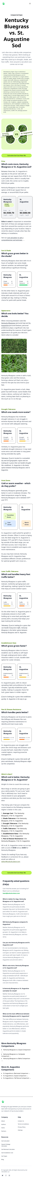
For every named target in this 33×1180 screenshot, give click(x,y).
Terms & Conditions (23, 1124)
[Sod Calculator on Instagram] (9, 1175)
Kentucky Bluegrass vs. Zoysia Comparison (17, 1050)
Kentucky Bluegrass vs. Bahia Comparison (16, 1058)
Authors (3, 1124)
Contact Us (21, 1121)
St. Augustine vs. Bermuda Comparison (15, 1073)
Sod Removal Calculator (8, 1149)
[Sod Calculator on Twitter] (2, 1175)
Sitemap (20, 1130)
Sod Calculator (5, 1141)
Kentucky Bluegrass (8, 323)
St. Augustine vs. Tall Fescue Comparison (16, 1078)
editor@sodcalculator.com (10, 862)
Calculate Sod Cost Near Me (16, 155)
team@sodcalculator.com (11, 893)
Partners (3, 1131)
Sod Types (4, 1156)
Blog (2, 1159)
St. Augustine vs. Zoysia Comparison (14, 1076)
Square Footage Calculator (5, 1145)
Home (3, 1128)
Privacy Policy (21, 1127)
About (3, 1121)
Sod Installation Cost (7, 1153)
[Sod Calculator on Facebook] (6, 1175)
